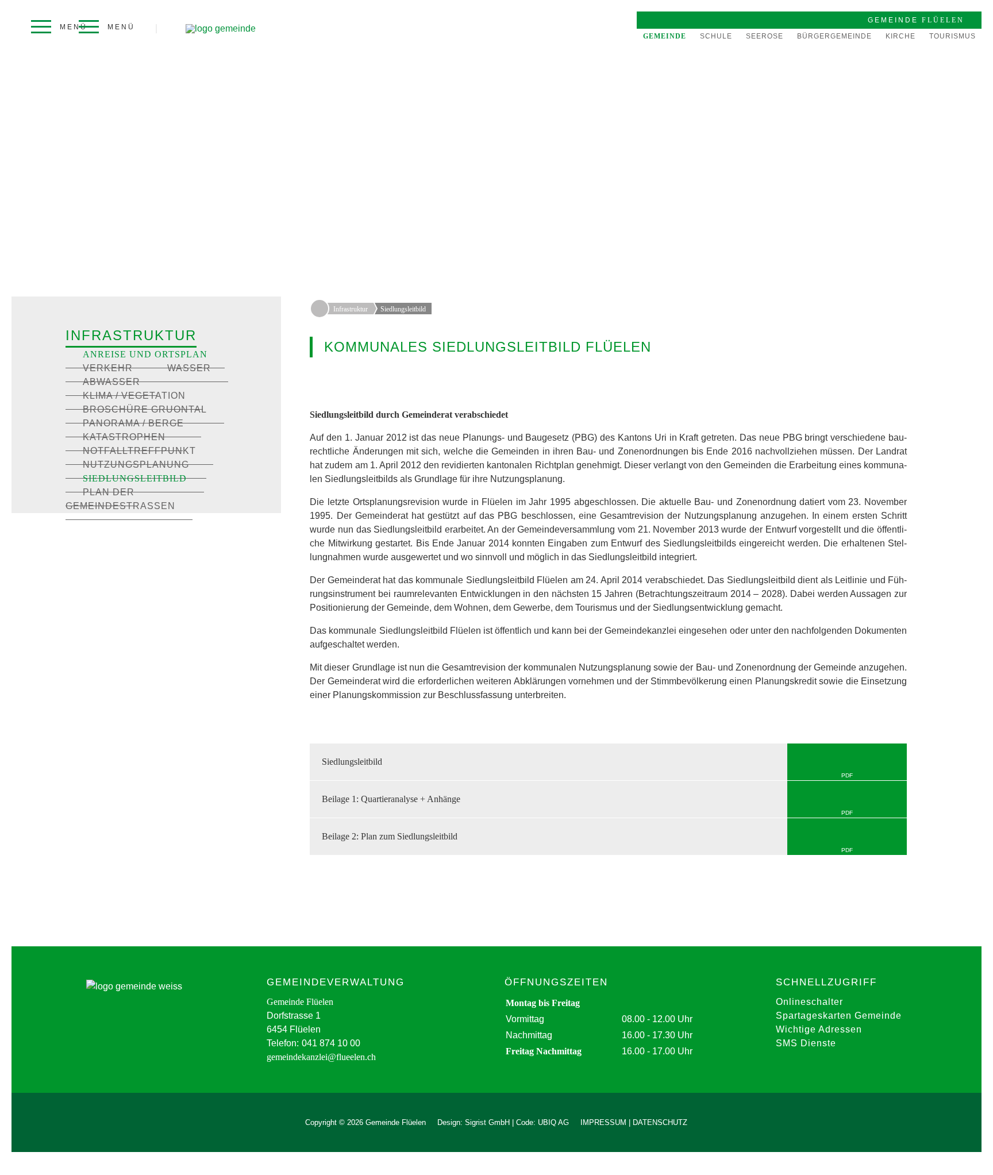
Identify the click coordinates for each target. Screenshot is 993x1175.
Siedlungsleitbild (135, 478)
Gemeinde (664, 36)
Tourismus (952, 36)
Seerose (764, 36)
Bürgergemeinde (834, 36)
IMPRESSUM (603, 1122)
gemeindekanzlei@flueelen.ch (321, 1057)
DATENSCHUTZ (660, 1122)
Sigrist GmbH (487, 1122)
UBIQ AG (553, 1122)
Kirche (900, 36)
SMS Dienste (806, 1043)
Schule (716, 36)
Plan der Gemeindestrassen (120, 499)
